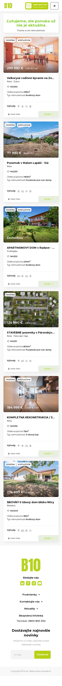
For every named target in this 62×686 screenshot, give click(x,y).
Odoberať (42, 654)
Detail (47, 114)
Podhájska (12, 251)
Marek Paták (15, 114)
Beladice (11, 505)
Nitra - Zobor (13, 81)
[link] (31, 55)
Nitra (9, 166)
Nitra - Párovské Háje (17, 336)
